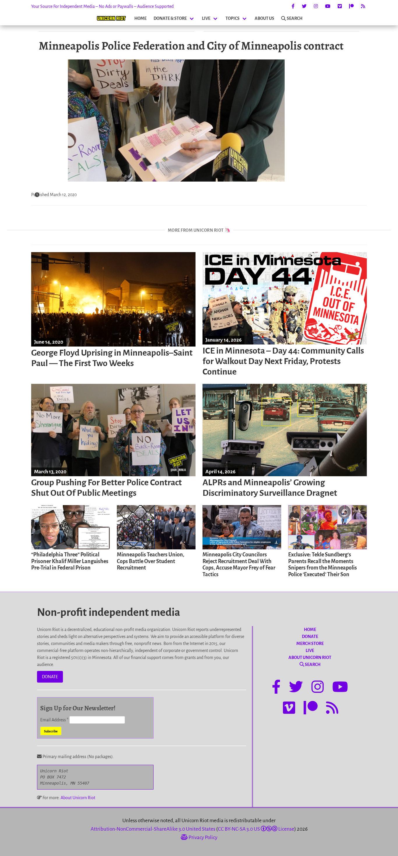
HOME (140, 18)
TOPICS (232, 18)
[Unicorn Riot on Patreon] (351, 6)
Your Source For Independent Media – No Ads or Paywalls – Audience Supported (102, 6)
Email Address (54, 720)
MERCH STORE (310, 643)
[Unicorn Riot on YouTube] (327, 6)
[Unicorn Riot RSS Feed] (363, 6)
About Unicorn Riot (78, 797)
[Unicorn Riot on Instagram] (316, 6)
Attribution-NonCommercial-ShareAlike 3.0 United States (153, 829)
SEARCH (294, 18)
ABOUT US (264, 18)
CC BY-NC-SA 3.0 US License (256, 829)
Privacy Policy (202, 837)
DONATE (50, 676)
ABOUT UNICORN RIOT (309, 657)
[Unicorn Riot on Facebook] (293, 6)
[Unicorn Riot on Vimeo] (340, 6)
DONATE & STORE (170, 18)
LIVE (206, 18)
